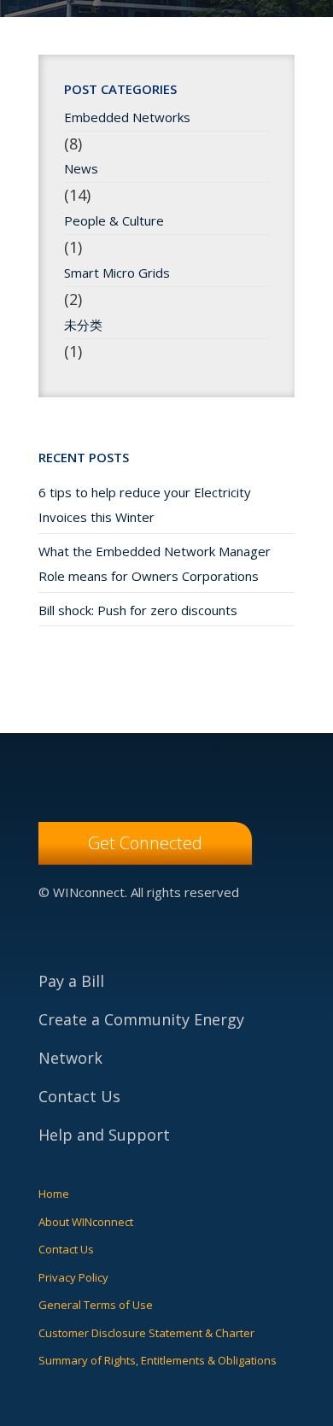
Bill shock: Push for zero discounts (137, 610)
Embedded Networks (127, 118)
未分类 (83, 324)
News (81, 168)
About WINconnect (85, 1221)
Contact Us (79, 1096)
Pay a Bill (71, 981)
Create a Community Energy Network (141, 1038)
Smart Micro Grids (117, 272)
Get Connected (145, 842)
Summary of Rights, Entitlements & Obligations (157, 1360)
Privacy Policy (73, 1277)
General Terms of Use (95, 1304)
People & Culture (114, 220)
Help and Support (104, 1134)
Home (53, 1193)
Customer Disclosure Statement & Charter (146, 1333)
